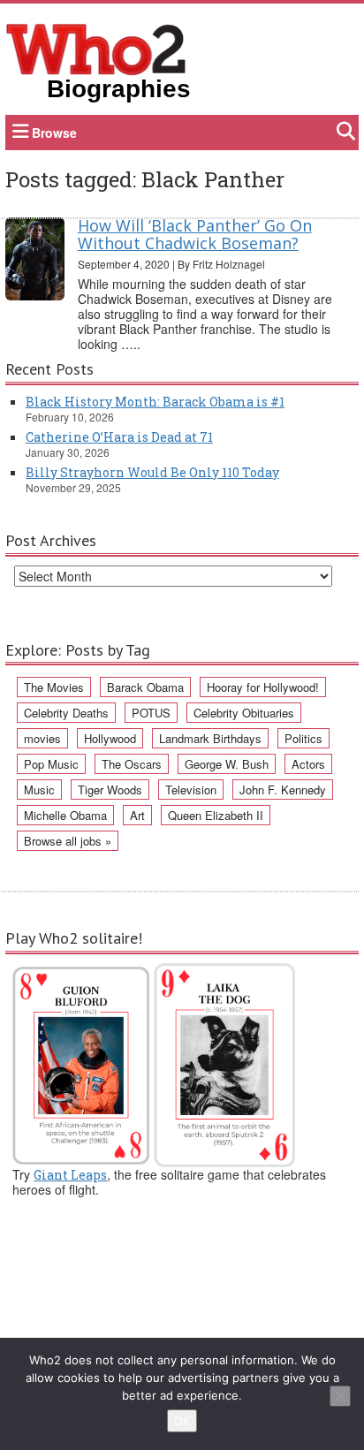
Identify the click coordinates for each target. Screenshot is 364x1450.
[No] (340, 1396)
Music (39, 789)
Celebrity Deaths (66, 712)
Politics (303, 738)
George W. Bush (227, 763)
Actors (308, 763)
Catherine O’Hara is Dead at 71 (119, 437)
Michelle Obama (65, 815)
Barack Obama (145, 687)
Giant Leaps (70, 1174)
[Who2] (96, 48)
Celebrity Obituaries (243, 712)
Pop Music (51, 763)
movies (42, 738)
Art (137, 815)
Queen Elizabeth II (215, 815)
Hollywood (110, 738)
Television (190, 789)
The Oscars (132, 763)
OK (182, 1421)
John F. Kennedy (282, 789)
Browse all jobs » (67, 840)
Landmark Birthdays (210, 738)
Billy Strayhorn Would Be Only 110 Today (152, 472)
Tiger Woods (110, 789)
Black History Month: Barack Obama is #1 (155, 401)
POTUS (151, 712)
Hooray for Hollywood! (263, 687)
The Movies (54, 687)
